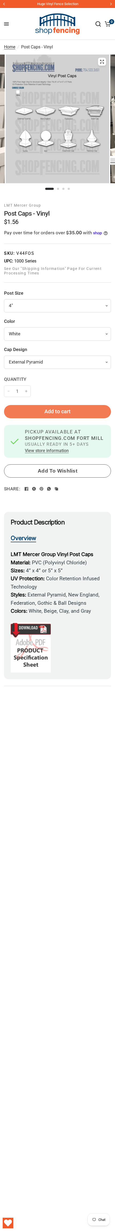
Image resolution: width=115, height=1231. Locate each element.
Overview (23, 538)
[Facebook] (26, 489)
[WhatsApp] (49, 489)
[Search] (98, 24)
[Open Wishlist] (8, 1223)
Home (9, 47)
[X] (34, 489)
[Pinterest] (41, 489)
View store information (47, 451)
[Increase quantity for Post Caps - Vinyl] (26, 391)
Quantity (15, 379)
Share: (12, 489)
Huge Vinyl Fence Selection (57, 4)
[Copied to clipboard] (56, 489)
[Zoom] (102, 62)
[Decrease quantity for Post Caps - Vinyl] (8, 391)
